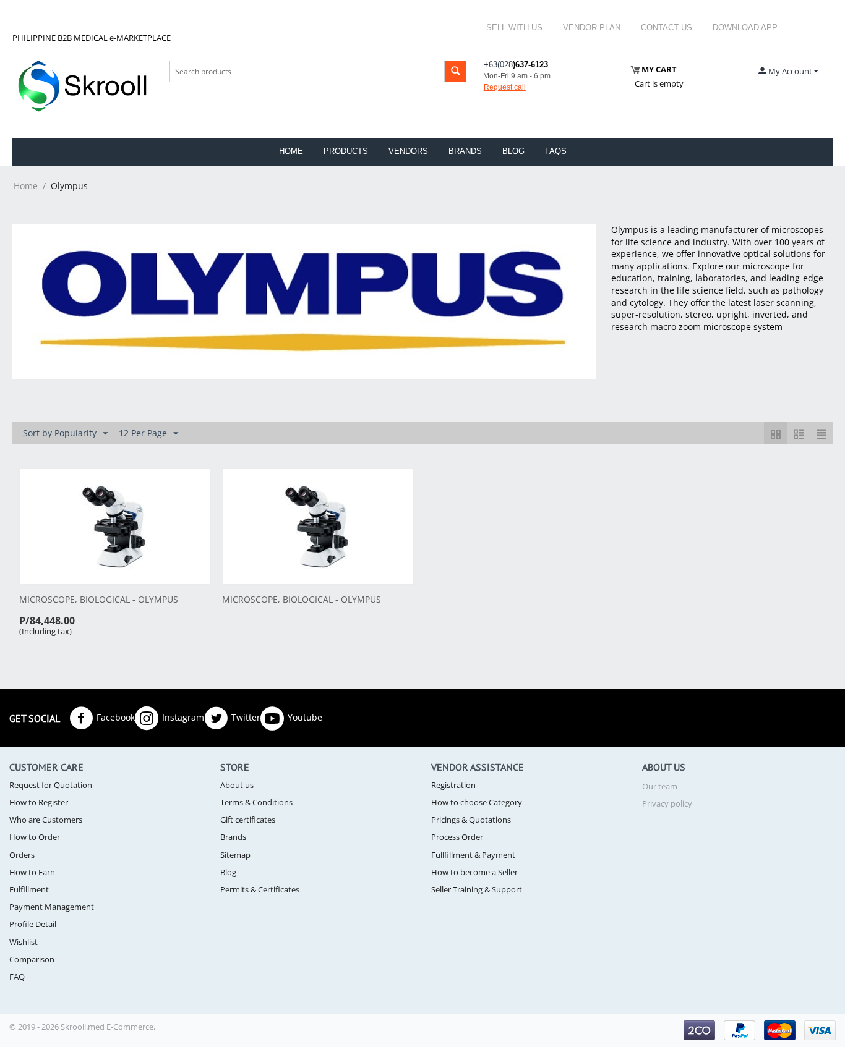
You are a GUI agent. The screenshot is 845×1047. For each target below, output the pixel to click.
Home (291, 151)
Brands (465, 151)
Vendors (408, 151)
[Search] (455, 71)
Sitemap (235, 854)
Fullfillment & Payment (473, 854)
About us (237, 785)
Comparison (31, 959)
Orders (22, 854)
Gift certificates (247, 819)
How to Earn (32, 872)
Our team (659, 786)
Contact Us (666, 27)
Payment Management (51, 906)
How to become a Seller (474, 872)
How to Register (38, 802)
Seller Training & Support (476, 889)
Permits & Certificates (259, 889)
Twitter (245, 717)
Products (346, 151)
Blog (513, 151)
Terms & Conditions (256, 802)
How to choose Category (476, 802)
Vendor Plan (591, 27)
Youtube (305, 717)
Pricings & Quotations (471, 819)
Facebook (116, 717)
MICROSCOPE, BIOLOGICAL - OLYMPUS (98, 600)
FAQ (17, 976)
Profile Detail (32, 924)
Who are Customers (45, 819)
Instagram (183, 717)
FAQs (556, 151)
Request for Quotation (50, 785)
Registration (453, 785)
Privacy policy (667, 803)
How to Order (34, 836)
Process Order (457, 836)
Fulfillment (29, 889)
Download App (745, 27)
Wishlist (23, 941)
